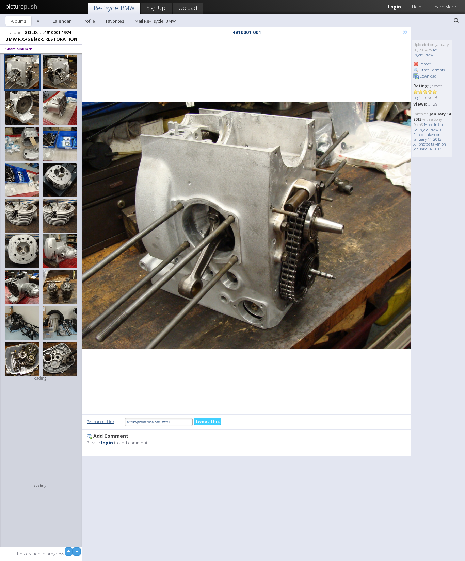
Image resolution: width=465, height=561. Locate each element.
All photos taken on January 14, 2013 (429, 146)
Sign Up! (156, 8)
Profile (88, 21)
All (39, 21)
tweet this (207, 421)
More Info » (433, 124)
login (107, 443)
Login (394, 7)
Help (416, 7)
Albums (18, 21)
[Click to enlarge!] (246, 225)
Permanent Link (100, 421)
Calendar (61, 21)
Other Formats (432, 69)
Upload (188, 8)
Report (425, 63)
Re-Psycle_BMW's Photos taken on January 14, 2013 (427, 134)
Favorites (115, 21)
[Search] (456, 20)
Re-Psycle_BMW (114, 8)
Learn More (444, 7)
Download (427, 76)
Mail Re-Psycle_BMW (155, 21)
